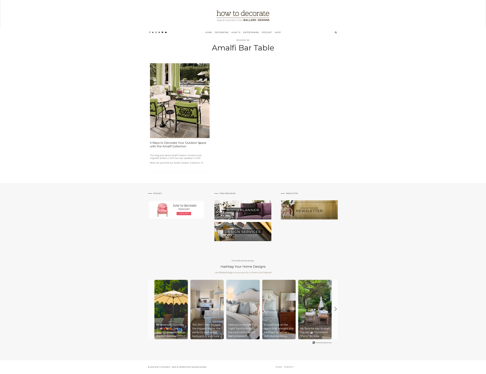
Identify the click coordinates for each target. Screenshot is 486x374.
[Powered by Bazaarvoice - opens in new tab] (322, 342)
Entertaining (251, 32)
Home (208, 32)
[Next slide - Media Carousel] (335, 308)
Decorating (222, 32)
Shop (278, 32)
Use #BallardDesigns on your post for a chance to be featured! (243, 272)
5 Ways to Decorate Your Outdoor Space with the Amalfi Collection (178, 144)
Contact (289, 367)
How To (236, 32)
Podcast (267, 32)
